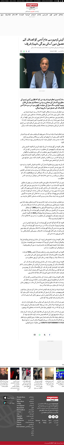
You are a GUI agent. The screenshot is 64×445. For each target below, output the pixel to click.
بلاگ (32, 429)
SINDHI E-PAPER (29, 1)
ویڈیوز (32, 433)
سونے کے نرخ (31, 420)
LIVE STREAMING (37, 1)
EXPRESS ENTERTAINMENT (47, 1)
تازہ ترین (55, 15)
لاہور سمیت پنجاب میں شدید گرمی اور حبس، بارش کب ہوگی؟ (49, 383)
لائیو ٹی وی (32, 11)
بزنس (32, 431)
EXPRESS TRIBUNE (5, 1)
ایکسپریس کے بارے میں (55, 423)
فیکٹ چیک (8, 15)
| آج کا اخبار (36, 11)
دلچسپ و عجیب (30, 416)
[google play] (10, 402)
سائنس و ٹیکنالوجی (29, 427)
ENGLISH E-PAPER (21, 1)
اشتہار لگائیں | (27, 11)
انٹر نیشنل (33, 15)
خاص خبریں (45, 15)
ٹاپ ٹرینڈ (27, 15)
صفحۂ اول (61, 15)
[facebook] (49, 335)
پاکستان (39, 15)
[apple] (10, 397)
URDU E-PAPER (13, 1)
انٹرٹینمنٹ (21, 15)
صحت (32, 418)
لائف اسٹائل (14, 15)
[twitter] (44, 335)
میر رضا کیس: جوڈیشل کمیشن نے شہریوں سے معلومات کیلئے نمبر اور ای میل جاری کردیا (15, 385)
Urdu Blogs (20, 418)
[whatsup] (39, 335)
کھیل (51, 15)
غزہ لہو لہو (31, 401)
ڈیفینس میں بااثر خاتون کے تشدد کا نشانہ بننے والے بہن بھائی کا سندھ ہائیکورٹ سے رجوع (38, 384)
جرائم (33, 435)
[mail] (34, 335)
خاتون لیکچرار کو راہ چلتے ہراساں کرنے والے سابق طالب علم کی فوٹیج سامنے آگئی (26, 384)
